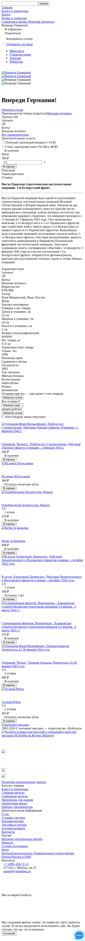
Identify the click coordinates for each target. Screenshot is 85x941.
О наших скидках (13, 817)
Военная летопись (59, 113)
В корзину (9, 166)
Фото (5, 849)
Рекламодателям (13, 821)
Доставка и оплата (14, 824)
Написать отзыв (12, 397)
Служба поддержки (15, 846)
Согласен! (9, 933)
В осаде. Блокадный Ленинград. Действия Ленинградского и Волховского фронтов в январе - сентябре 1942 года (42, 578)
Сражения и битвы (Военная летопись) (28, 21)
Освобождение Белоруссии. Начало (26, 505)
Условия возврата (13, 828)
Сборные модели (13, 792)
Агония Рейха (11, 702)
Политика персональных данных (24, 782)
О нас (5, 814)
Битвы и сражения (14, 18)
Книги (6, 14)
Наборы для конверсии (17, 807)
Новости (7, 842)
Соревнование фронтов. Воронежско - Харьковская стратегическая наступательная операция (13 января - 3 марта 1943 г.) (39, 627)
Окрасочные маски (14, 803)
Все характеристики (15, 134)
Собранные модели (15, 796)
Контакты (8, 832)
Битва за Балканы (13, 541)
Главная (7, 7)
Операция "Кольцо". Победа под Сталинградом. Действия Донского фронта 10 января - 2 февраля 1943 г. (41, 445)
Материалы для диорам (17, 799)
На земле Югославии (16, 476)
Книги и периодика (15, 11)
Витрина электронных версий (22, 839)
